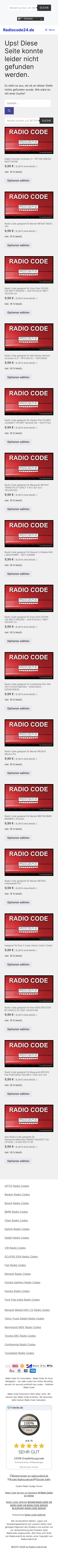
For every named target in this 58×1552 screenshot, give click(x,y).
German (28, 18)
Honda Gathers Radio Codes (22, 1282)
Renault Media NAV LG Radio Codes (27, 1310)
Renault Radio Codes (18, 1273)
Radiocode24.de (18, 30)
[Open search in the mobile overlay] (29, 8)
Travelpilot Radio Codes (19, 1353)
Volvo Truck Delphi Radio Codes (24, 1318)
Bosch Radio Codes (17, 1203)
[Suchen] (9, 111)
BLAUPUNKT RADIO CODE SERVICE (29, 1508)
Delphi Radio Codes (17, 1237)
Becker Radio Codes (17, 1194)
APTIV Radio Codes (17, 1186)
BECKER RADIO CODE (38, 1502)
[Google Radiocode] (42, 1479)
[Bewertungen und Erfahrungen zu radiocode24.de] (29, 1475)
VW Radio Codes (15, 1247)
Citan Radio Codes (16, 1220)
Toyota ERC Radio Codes (20, 1335)
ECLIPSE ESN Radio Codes (21, 1256)
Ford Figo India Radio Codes (22, 1299)
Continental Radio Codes (20, 1344)
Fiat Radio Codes (15, 1265)
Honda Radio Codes (17, 1291)
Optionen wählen (18, 180)
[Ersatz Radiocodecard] (21, 1479)
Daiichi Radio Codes (17, 1229)
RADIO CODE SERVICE (16, 1502)
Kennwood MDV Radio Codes (23, 1327)
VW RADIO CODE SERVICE (35, 1505)
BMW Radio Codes (16, 1211)
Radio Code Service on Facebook (21, 1492)
